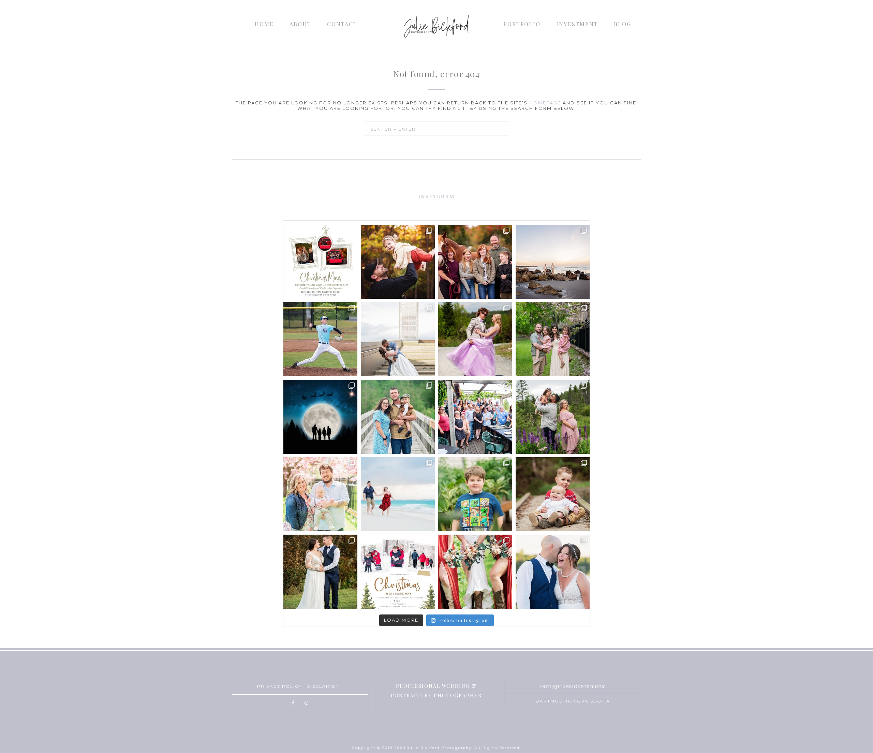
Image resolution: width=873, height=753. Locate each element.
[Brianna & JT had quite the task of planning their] (398, 339)
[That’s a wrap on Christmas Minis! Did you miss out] (553, 494)
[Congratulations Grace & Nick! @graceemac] (320, 572)
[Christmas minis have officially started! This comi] (320, 417)
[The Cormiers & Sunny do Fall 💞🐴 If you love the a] (475, 262)
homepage (545, 102)
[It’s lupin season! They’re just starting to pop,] (553, 417)
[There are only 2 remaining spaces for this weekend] (320, 262)
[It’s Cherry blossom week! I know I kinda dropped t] (320, 494)
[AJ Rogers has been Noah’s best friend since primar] (320, 339)
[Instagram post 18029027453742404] (398, 262)
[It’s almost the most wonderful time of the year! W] (398, 572)
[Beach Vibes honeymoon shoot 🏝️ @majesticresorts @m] (398, 494)
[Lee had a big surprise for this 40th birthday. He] (475, 417)
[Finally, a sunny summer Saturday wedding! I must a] (553, 572)
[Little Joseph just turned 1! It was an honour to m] (398, 417)
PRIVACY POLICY (279, 686)
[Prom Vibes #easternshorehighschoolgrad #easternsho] (475, 339)
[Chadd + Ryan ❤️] (553, 262)
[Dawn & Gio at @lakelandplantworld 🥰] (475, 494)
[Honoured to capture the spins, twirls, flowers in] (553, 339)
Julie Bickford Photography (436, 25)
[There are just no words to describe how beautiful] (475, 572)
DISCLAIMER (323, 686)
